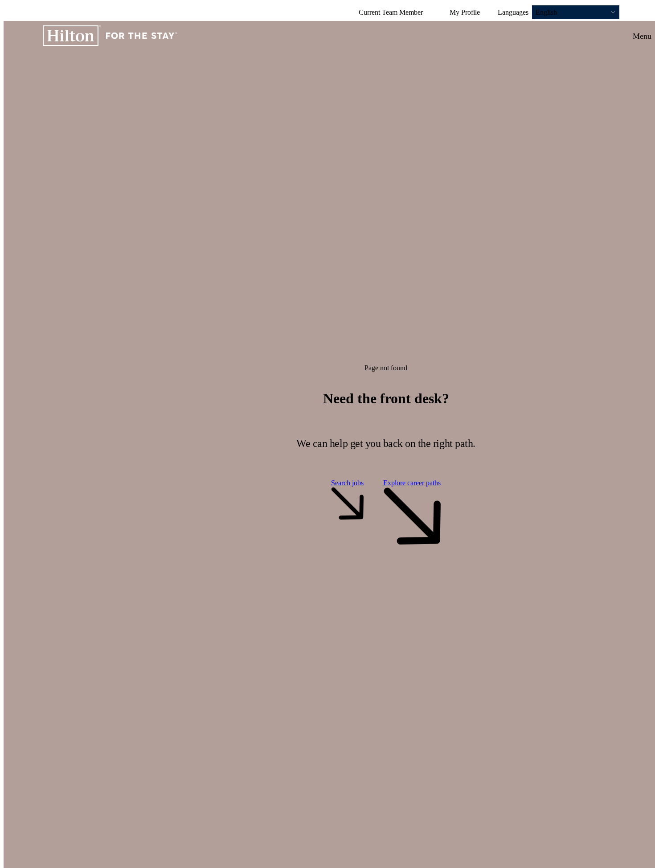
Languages (513, 12)
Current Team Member (391, 12)
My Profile (465, 12)
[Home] (110, 36)
